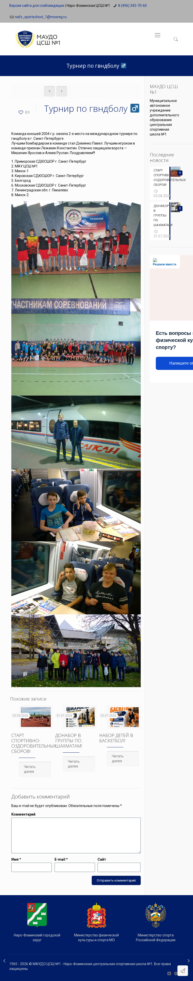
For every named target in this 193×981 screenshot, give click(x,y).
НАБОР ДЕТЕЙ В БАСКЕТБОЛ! (116, 738)
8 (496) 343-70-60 (132, 6)
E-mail (61, 859)
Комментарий (23, 814)
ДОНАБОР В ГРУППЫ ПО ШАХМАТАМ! (68, 740)
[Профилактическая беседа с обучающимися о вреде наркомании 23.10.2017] (188, 961)
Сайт (102, 859)
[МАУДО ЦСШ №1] (37, 35)
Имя (16, 859)
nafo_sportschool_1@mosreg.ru (41, 17)
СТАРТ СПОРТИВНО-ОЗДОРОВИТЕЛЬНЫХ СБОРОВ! (33, 743)
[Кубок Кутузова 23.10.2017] (4, 961)
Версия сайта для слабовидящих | (37, 6)
